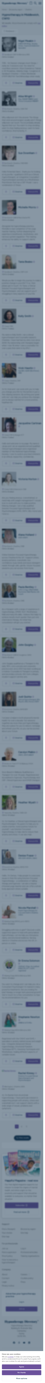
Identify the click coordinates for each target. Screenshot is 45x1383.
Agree (21, 1367)
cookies (11, 1357)
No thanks (22, 1373)
